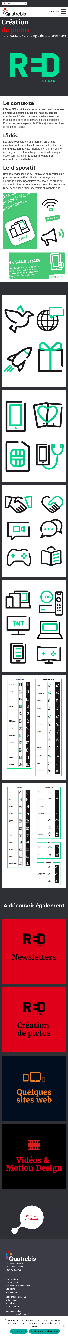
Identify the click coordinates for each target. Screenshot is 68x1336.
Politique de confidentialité (44, 1331)
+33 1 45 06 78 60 (52, 12)
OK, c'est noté (18, 1331)
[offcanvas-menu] (63, 12)
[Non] (64, 1326)
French (8, 3)
